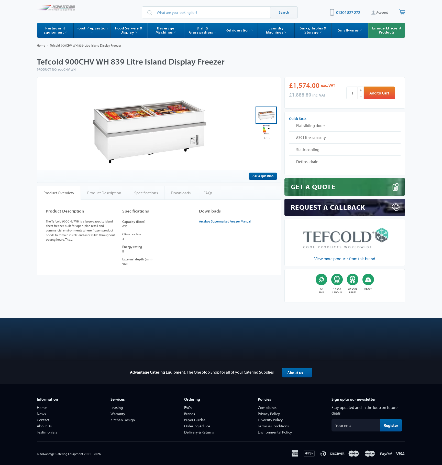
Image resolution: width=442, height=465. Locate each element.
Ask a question (262, 176)
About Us (44, 426)
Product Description (104, 192)
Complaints (267, 407)
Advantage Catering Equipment (61, 454)
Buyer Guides (194, 419)
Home (41, 45)
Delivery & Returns (199, 432)
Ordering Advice (197, 426)
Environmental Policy (275, 432)
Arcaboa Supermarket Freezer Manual (225, 221)
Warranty (117, 413)
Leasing (116, 407)
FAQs (208, 192)
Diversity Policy (270, 419)
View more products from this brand (344, 258)
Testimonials (47, 432)
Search (284, 12)
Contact (43, 419)
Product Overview (58, 192)
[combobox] (220, 12)
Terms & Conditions (273, 426)
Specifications (146, 192)
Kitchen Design (122, 419)
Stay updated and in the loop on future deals (364, 410)
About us (295, 372)
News (41, 413)
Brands (189, 413)
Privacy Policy (269, 413)
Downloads (181, 192)
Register (393, 425)
